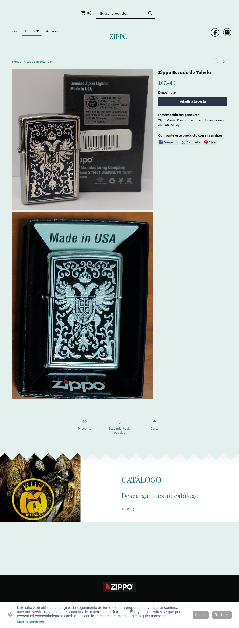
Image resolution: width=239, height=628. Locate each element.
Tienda (16, 61)
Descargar (130, 508)
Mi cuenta (84, 428)
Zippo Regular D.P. (39, 61)
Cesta (154, 428)
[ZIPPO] (119, 45)
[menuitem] (217, 61)
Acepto (201, 615)
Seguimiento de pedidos (119, 430)
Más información (30, 622)
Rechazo (221, 615)
